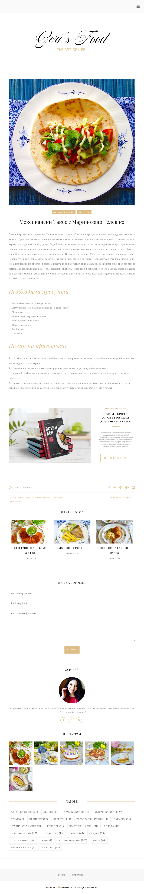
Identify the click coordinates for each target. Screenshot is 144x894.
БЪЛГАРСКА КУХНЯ (108, 811)
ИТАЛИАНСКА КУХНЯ (26, 826)
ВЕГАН (17, 819)
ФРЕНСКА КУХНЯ (24, 847)
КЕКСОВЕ (55, 826)
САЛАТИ (76, 833)
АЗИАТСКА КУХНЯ (24, 811)
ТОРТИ (99, 840)
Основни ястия (63, 212)
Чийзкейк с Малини (120, 497)
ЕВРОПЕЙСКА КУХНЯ (92, 819)
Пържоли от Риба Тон (72, 547)
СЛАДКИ (97, 833)
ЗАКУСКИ (122, 819)
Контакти (78, 875)
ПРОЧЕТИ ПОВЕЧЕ (115, 457)
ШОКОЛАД (51, 847)
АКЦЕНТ (50, 811)
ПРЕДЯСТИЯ (54, 833)
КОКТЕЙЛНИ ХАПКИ (84, 826)
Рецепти (84, 212)
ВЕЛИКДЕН (38, 819)
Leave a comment (22, 487)
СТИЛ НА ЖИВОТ (23, 840)
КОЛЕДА (111, 826)
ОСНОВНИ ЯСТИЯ (24, 833)
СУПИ (46, 840)
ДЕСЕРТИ (62, 819)
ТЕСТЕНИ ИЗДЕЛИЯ (72, 840)
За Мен (62, 875)
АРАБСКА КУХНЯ (76, 811)
